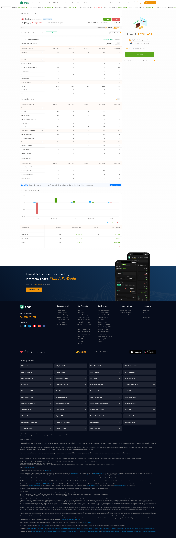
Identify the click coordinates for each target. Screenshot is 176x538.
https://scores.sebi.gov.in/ (34, 485)
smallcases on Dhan (83, 327)
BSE (83, 522)
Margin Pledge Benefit (83, 331)
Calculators (101, 319)
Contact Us (146, 317)
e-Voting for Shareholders (117, 528)
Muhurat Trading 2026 (104, 327)
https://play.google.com (93, 485)
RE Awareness (61, 322)
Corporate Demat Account (105, 315)
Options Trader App (83, 315)
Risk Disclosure (83, 531)
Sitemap (31, 361)
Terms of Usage (34, 531)
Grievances (55, 531)
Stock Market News (103, 331)
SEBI (29, 528)
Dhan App (80, 310)
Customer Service (62, 312)
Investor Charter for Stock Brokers (63, 528)
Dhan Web (80, 312)
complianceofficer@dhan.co (88, 475)
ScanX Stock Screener (83, 334)
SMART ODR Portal (47, 483)
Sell (117, 19)
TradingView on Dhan (83, 322)
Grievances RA (62, 531)
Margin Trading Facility (83, 329)
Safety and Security (62, 315)
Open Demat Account (104, 310)
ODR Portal (51, 528)
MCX (89, 522)
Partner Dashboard (125, 312)
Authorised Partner (125, 310)
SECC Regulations (62, 324)
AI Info (100, 341)
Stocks (27, 13)
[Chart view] (118, 43)
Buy (108, 19)
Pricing (145, 312)
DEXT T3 (80, 339)
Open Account (150, 3)
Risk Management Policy (73, 531)
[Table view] (116, 43)
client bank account (29, 467)
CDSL (41, 528)
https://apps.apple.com (119, 485)
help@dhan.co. (47, 470)
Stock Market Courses (104, 329)
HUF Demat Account (104, 312)
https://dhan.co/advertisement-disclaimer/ (70, 519)
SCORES (46, 528)
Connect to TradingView (84, 324)
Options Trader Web (83, 317)
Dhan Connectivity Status (105, 336)
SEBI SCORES (39, 483)
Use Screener (115, 185)
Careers (145, 315)
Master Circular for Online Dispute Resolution (144, 531)
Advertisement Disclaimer (94, 531)
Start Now (140, 54)
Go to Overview (114, 33)
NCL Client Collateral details (131, 528)
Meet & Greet (102, 334)
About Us (146, 310)
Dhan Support (61, 310)
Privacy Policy (49, 531)
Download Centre (103, 317)
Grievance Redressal (62, 317)
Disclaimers (42, 531)
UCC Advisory (106, 528)
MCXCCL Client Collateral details (147, 528)
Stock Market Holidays (104, 324)
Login (140, 3)
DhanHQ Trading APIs (83, 319)
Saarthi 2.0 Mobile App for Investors (124, 531)
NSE (86, 522)
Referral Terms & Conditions (107, 531)
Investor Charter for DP (78, 528)
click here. (120, 475)
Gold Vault (80, 341)
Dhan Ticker (80, 336)
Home (21, 13)
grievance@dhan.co (74, 473)
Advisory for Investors (63, 319)
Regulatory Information (104, 339)
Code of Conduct (125, 315)
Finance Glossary (102, 322)
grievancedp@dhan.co (98, 473)
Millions (79, 343)
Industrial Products (47, 19)
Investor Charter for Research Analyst (93, 528)
